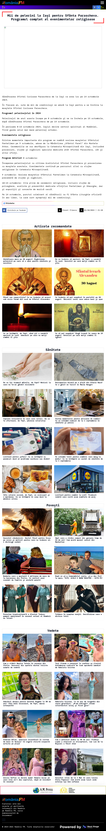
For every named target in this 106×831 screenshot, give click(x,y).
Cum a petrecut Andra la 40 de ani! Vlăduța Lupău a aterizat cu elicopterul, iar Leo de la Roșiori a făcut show (79, 742)
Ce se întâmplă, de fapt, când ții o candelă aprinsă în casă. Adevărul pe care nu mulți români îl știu (25, 335)
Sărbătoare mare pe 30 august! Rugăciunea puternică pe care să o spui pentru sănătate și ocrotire (27, 261)
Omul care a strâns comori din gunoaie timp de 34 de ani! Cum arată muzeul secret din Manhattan (78, 540)
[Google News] (99, 7)
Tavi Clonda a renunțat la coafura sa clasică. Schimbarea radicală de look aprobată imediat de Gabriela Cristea (78, 665)
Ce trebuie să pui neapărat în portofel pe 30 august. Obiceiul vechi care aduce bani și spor (79, 298)
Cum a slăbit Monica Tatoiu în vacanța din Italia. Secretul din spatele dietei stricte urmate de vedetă (25, 665)
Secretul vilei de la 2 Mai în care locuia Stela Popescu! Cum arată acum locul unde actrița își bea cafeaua (76, 780)
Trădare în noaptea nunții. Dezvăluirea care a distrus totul (78, 615)
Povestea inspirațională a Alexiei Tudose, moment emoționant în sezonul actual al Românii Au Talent (27, 616)
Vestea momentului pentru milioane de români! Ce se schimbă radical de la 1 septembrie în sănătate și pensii (78, 421)
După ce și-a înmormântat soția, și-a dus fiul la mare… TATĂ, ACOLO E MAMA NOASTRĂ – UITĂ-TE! (79, 577)
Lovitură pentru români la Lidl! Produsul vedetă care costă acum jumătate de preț (76, 496)
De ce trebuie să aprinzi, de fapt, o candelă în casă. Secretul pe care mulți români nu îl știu (78, 261)
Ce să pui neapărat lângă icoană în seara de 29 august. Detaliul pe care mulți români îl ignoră (79, 335)
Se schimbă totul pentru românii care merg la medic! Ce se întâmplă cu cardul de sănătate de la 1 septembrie (79, 459)
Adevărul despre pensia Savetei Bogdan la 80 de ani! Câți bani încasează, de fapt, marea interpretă (27, 704)
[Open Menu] (102, 2)
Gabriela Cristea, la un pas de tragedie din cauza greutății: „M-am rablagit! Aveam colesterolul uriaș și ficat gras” (77, 704)
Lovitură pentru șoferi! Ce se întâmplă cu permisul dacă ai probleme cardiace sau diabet (26, 458)
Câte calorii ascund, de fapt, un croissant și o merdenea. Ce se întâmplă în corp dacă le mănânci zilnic (26, 497)
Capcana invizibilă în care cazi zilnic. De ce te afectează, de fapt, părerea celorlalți (26, 420)
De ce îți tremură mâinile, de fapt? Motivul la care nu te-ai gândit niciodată (27, 384)
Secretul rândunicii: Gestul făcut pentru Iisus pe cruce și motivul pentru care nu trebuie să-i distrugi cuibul (27, 540)
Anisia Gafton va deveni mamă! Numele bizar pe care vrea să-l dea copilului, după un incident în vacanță (27, 780)
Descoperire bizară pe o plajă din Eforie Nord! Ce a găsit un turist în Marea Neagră (79, 384)
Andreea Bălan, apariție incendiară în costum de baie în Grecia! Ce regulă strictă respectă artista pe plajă (26, 742)
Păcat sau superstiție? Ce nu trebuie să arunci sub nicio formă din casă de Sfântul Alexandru (27, 298)
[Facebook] (95, 7)
